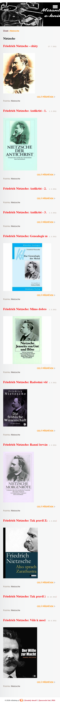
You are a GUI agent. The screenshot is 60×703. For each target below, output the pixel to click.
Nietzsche (15, 101)
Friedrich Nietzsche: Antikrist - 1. (25, 110)
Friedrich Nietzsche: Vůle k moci (24, 620)
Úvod (5, 31)
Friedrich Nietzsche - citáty (20, 46)
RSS (53, 700)
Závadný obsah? (30, 700)
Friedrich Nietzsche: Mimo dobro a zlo (28, 309)
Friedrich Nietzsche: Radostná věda (26, 382)
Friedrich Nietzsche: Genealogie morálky (29, 236)
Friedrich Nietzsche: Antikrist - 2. (25, 188)
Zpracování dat (44, 700)
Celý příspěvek (45, 97)
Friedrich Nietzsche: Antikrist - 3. (25, 212)
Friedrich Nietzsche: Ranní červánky (27, 444)
